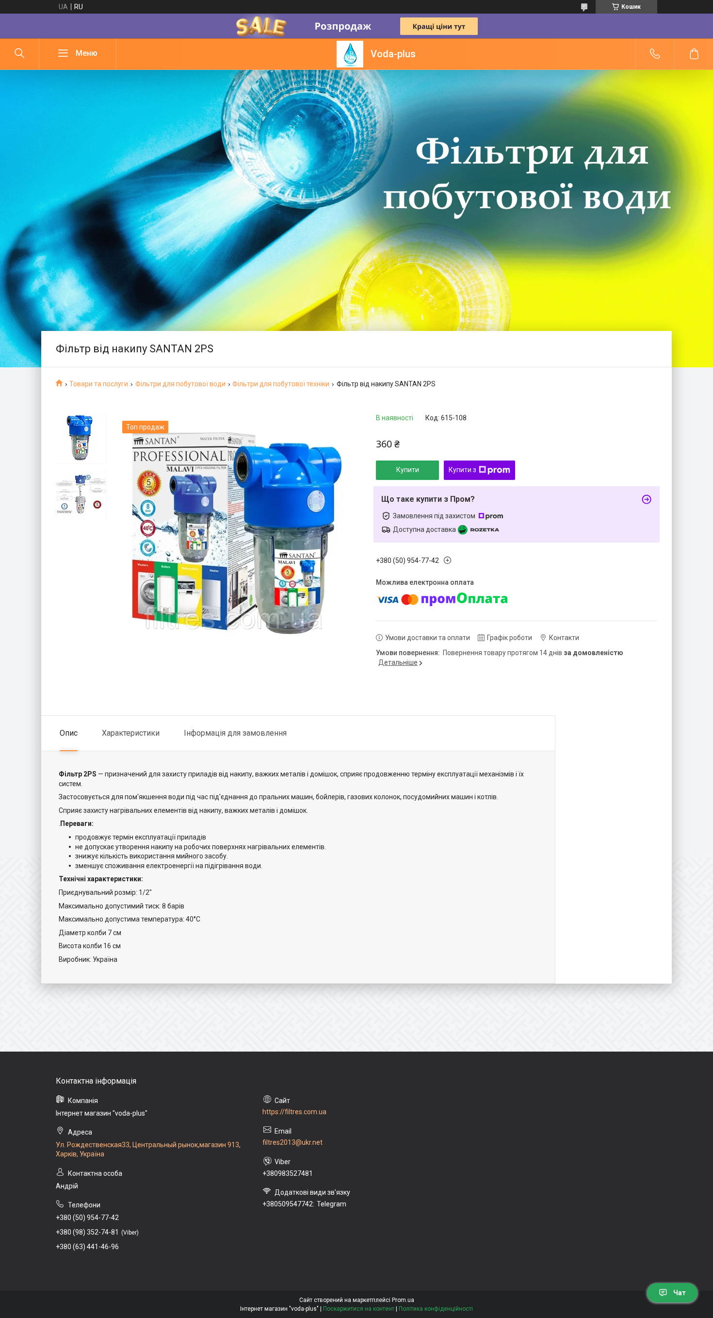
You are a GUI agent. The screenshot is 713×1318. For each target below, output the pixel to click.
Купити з (462, 470)
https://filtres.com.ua (294, 1112)
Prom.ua (403, 1300)
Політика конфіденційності (436, 1308)
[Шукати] (19, 53)
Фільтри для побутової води (180, 384)
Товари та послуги (98, 384)
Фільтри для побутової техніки (280, 384)
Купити (407, 470)
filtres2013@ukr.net (292, 1142)
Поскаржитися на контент (358, 1308)
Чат (679, 1293)
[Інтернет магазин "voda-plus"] (350, 54)
